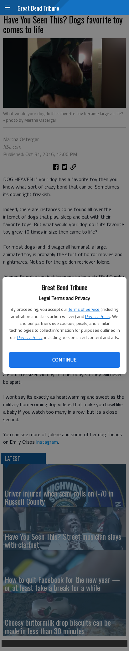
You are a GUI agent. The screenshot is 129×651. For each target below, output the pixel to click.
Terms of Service (84, 309)
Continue (64, 359)
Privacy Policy (97, 316)
